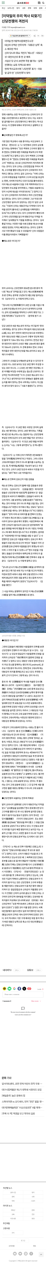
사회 (23, 8)
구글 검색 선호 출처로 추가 (20, 36)
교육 (13, 1214)
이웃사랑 (13, 1218)
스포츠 (33, 1201)
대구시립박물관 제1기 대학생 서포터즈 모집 (21, 1089)
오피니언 (10, 8)
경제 (29, 8)
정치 (18, 8)
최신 (3, 8)
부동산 (13, 1210)
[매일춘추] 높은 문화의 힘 (13, 1095)
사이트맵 (11, 1246)
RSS (34, 1246)
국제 (35, 8)
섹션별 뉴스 (7, 1187)
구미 (13, 1233)
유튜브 (33, 970)
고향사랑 (6, 1228)
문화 (40, 8)
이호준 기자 (6, 27)
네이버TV (11, 970)
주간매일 (6, 1223)
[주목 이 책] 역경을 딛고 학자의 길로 (18, 1113)
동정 (33, 1218)
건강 (33, 1214)
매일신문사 (21, 1261)
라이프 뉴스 (7, 1205)
